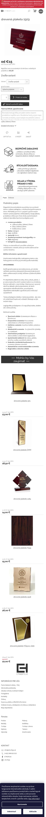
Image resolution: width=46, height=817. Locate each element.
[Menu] (40, 11)
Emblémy (25, 724)
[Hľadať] (28, 11)
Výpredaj (4, 732)
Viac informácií (34, 798)
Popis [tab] (5, 198)
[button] (22, 413)
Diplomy (3, 729)
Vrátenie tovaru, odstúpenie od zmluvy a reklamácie (18, 705)
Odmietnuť (11, 811)
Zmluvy (3, 699)
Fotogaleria (5, 694)
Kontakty (4, 696)
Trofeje (3, 726)
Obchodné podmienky (8, 688)
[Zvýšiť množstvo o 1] (9, 96)
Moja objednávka (6, 708)
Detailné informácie (7, 126)
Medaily (3, 724)
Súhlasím (33, 811)
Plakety (24, 721)
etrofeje (7, 760)
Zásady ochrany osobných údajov (12, 691)
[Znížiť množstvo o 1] (9, 98)
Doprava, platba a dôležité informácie (13, 702)
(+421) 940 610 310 (10, 753)
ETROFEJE (7, 757)
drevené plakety (21, 242)
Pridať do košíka (21, 97)
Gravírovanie (26, 732)
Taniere (24, 729)
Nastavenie (22, 804)
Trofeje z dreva (27, 726)
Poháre (3, 721)
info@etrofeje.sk (10, 750)
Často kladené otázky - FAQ (10, 685)
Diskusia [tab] (11, 198)
